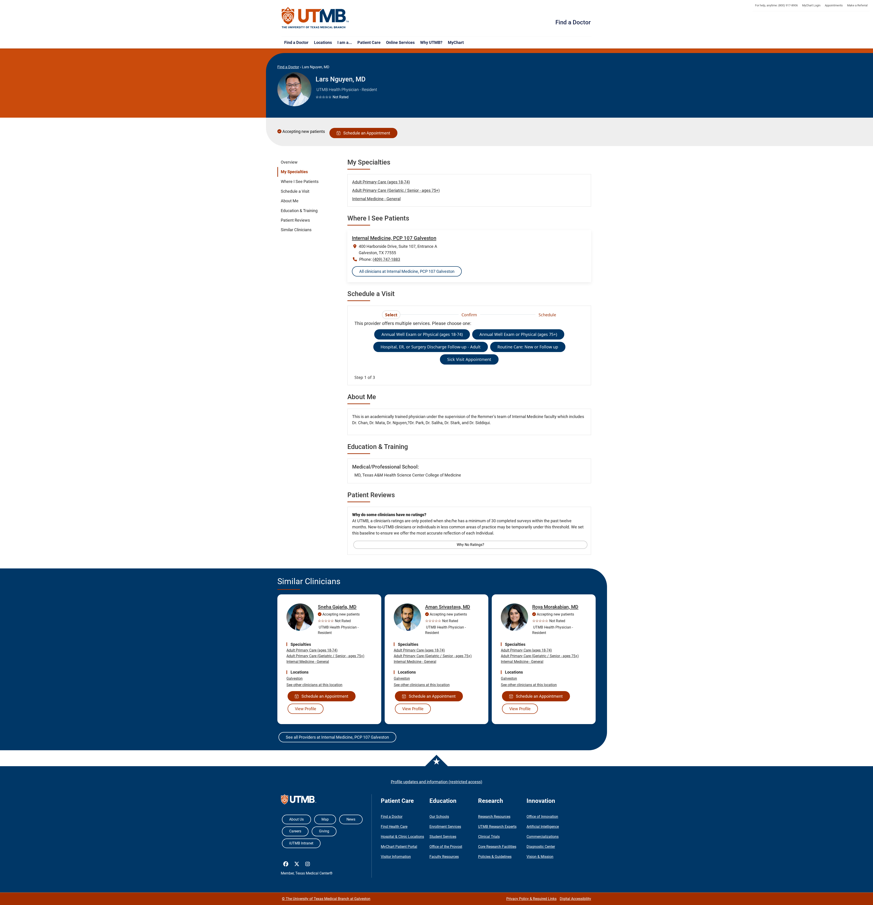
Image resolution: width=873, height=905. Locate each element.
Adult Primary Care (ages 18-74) (381, 182)
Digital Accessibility (575, 899)
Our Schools (439, 816)
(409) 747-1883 (386, 259)
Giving (324, 831)
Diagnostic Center (541, 846)
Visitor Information (396, 856)
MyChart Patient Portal (399, 846)
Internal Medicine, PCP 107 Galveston (394, 238)
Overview (289, 162)
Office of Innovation (542, 816)
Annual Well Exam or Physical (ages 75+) (518, 334)
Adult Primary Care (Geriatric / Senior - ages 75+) (396, 190)
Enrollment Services (445, 826)
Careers (295, 831)
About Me (290, 201)
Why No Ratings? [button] (470, 544)
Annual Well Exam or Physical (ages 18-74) (422, 334)
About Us (296, 819)
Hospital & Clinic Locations (402, 836)
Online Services (400, 42)
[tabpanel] (469, 350)
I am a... (344, 42)
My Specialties (294, 172)
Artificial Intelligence (543, 826)
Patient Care (369, 42)
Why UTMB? (431, 42)
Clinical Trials (489, 836)
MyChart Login (811, 5)
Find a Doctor (573, 22)
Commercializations (543, 836)
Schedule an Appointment (365, 133)
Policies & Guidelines (495, 856)
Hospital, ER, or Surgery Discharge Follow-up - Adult (431, 347)
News (350, 819)
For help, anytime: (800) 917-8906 (776, 5)
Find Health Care (394, 826)
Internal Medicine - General (376, 198)
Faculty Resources (444, 856)
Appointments (834, 5)
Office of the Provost (445, 846)
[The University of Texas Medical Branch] (315, 18)
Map (325, 819)
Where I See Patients (300, 181)
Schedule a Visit (295, 191)
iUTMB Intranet (301, 843)
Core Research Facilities (497, 846)
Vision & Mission (540, 856)
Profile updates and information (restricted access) (436, 781)
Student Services (442, 836)
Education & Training (299, 210)
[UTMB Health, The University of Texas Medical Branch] (298, 800)
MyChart (456, 42)
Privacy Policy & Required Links (531, 899)
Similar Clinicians (296, 230)
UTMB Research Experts (497, 826)
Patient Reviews (295, 220)
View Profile (305, 708)
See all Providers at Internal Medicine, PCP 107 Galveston (337, 737)
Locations (323, 42)
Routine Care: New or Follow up (527, 347)
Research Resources (494, 816)
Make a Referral (857, 5)
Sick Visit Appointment (469, 359)
